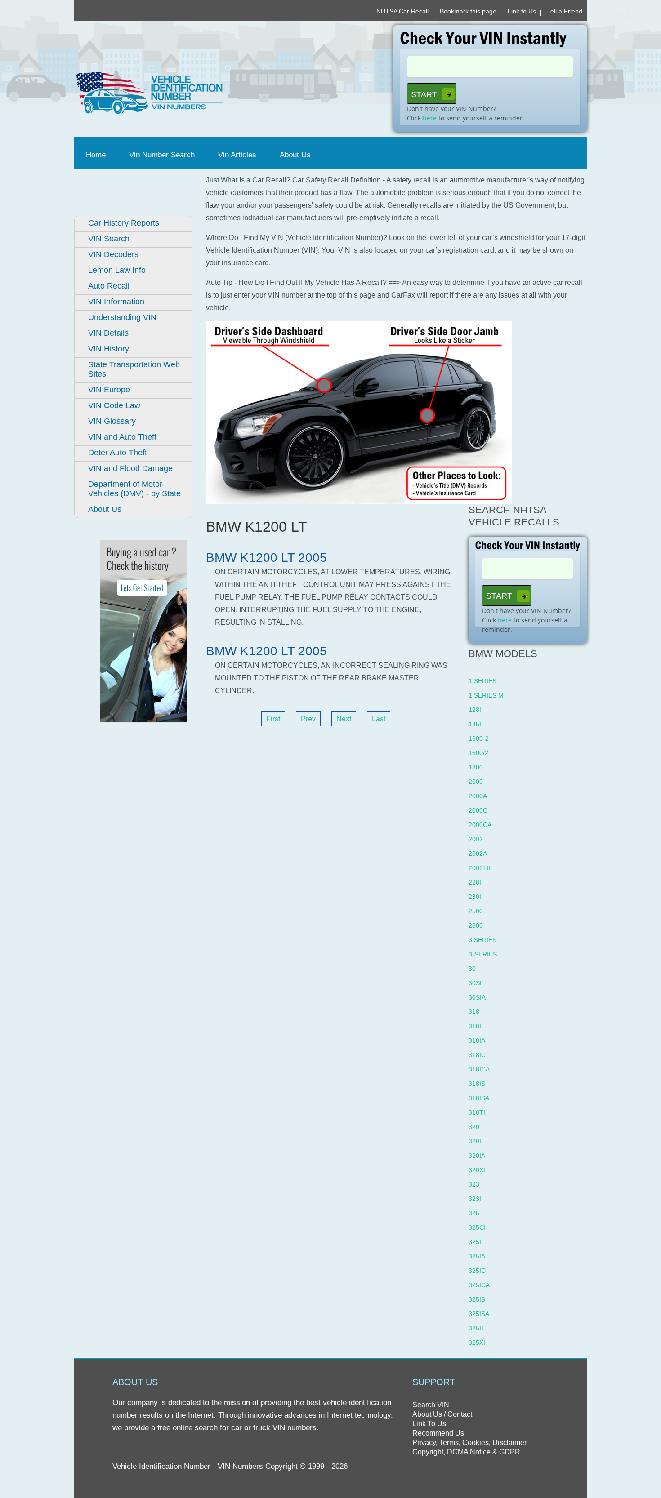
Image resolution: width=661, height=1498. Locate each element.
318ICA (479, 1069)
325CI (477, 1227)
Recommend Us (438, 1433)
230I (475, 896)
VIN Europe (109, 389)
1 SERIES (482, 681)
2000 (476, 781)
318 (474, 1011)
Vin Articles (237, 155)
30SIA (477, 997)
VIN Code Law (114, 405)
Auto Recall (109, 285)
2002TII (480, 867)
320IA (477, 1155)
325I (475, 1241)
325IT (477, 1328)
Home (97, 155)
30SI (475, 983)
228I (475, 882)
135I (475, 724)
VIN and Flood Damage (130, 468)
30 (472, 968)
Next (343, 719)
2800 (476, 925)
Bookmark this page (468, 11)
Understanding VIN (122, 317)
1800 (476, 767)
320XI (477, 1170)
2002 (476, 839)
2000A (478, 796)
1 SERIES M (486, 695)
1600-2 (479, 738)
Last (378, 719)
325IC (477, 1270)
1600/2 (478, 752)
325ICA (479, 1285)
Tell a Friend (564, 11)
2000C (478, 810)
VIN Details (108, 333)
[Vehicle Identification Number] (199, 93)
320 (474, 1126)
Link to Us (522, 11)
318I (475, 1026)
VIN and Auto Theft (122, 436)
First (273, 719)
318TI (477, 1112)
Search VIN (430, 1405)
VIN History (108, 348)
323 (474, 1184)
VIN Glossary (112, 421)
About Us (295, 155)
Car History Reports (123, 222)
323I (475, 1198)
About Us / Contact (442, 1414)
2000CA (480, 824)
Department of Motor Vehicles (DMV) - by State (134, 489)
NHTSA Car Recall (402, 11)
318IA (477, 1040)
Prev (308, 719)
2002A (478, 853)
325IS (477, 1299)
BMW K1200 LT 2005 (266, 558)
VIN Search (109, 238)
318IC (477, 1054)
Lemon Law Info (117, 270)
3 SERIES (482, 939)
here (430, 118)
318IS (477, 1083)
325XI (477, 1342)
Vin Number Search (162, 155)
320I (475, 1141)
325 (474, 1213)
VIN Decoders (113, 254)
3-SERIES (483, 954)
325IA (477, 1256)
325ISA (479, 1313)
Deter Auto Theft (117, 452)
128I (475, 709)
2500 (476, 911)
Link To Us (429, 1423)
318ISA (479, 1098)
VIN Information (116, 301)
